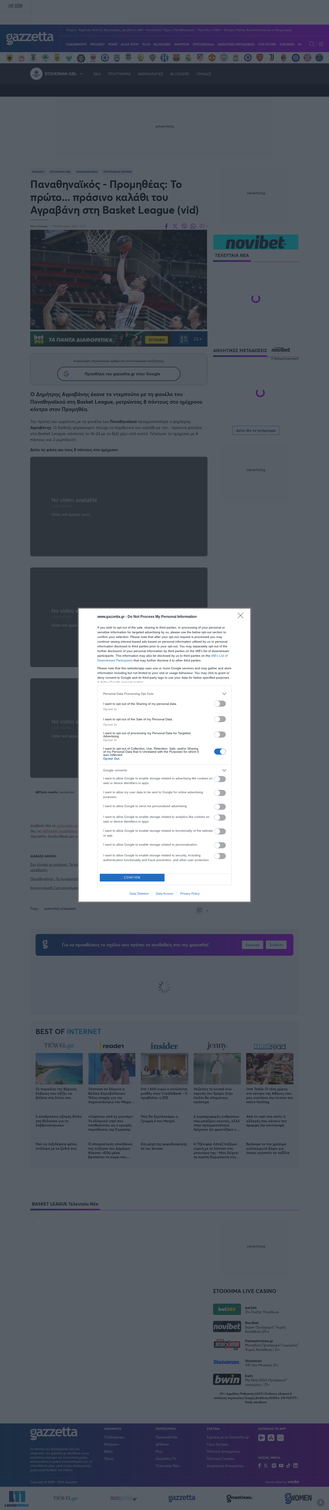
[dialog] (164, 755)
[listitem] (164, 693)
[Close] (242, 617)
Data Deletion (139, 893)
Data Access (164, 893)
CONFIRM (132, 877)
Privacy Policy (190, 893)
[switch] (220, 704)
